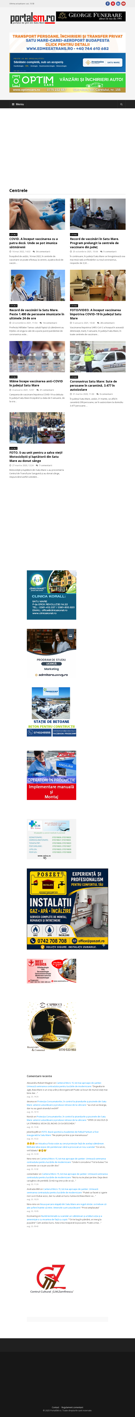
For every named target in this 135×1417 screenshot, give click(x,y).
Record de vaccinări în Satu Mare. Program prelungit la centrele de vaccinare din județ (94, 243)
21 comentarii (47, 389)
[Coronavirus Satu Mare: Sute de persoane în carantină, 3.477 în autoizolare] (98, 356)
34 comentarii (43, 251)
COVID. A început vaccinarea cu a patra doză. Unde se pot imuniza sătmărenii (33, 243)
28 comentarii (107, 322)
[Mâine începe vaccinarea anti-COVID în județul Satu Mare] (37, 356)
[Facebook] (108, 3)
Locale (13, 234)
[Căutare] (121, 104)
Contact (55, 1407)
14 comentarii (50, 322)
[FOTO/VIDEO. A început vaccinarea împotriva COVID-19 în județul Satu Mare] (98, 285)
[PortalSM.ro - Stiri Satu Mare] (32, 22)
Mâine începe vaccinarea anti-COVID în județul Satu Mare (36, 383)
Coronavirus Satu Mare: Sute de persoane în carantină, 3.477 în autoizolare (93, 385)
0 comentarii (106, 394)
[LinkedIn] (118, 3)
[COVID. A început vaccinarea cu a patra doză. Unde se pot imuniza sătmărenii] (37, 214)
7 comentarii (45, 465)
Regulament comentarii (72, 1407)
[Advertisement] (68, 148)
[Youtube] (123, 3)
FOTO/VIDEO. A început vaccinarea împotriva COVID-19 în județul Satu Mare (95, 314)
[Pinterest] (113, 3)
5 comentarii (110, 251)
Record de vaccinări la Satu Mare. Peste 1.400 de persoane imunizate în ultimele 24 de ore (36, 314)
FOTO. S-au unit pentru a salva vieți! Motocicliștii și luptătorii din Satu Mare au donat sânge (35, 457)
